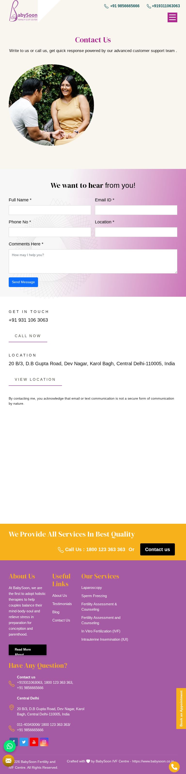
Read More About (23, 651)
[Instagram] (44, 742)
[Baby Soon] (23, 11)
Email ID (104, 199)
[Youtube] (34, 742)
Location (104, 222)
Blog (55, 612)
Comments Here (26, 244)
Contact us (157, 549)
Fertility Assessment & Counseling (99, 606)
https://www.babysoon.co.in (153, 761)
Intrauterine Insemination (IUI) (104, 639)
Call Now (28, 336)
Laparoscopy (91, 587)
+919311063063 (166, 6)
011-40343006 (28, 724)
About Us (59, 595)
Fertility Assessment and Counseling (100, 620)
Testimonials (62, 604)
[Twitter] (24, 742)
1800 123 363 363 (58, 682)
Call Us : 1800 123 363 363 (94, 549)
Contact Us (61, 620)
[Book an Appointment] (8, 761)
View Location (35, 379)
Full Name (20, 199)
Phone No (20, 222)
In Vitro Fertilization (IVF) (100, 631)
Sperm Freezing (94, 596)
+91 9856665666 (124, 6)
